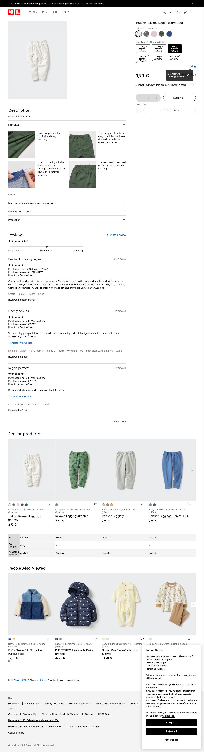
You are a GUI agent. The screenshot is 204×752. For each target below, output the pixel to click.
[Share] (138, 110)
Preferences (171, 739)
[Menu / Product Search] (192, 12)
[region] (171, 697)
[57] (161, 34)
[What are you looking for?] (164, 12)
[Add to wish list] (48, 504)
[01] (139, 34)
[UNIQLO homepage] (14, 12)
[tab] (33, 12)
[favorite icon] (48, 638)
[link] (105, 3)
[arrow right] (192, 470)
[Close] (187, 75)
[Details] (192, 84)
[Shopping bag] (185, 12)
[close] (11, 3)
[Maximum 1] (156, 98)
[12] (154, 34)
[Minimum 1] (140, 98)
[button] (21, 144)
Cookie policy (168, 715)
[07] (146, 34)
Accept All (171, 722)
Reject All (171, 731)
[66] (169, 34)
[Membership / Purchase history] (178, 12)
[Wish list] (171, 12)
